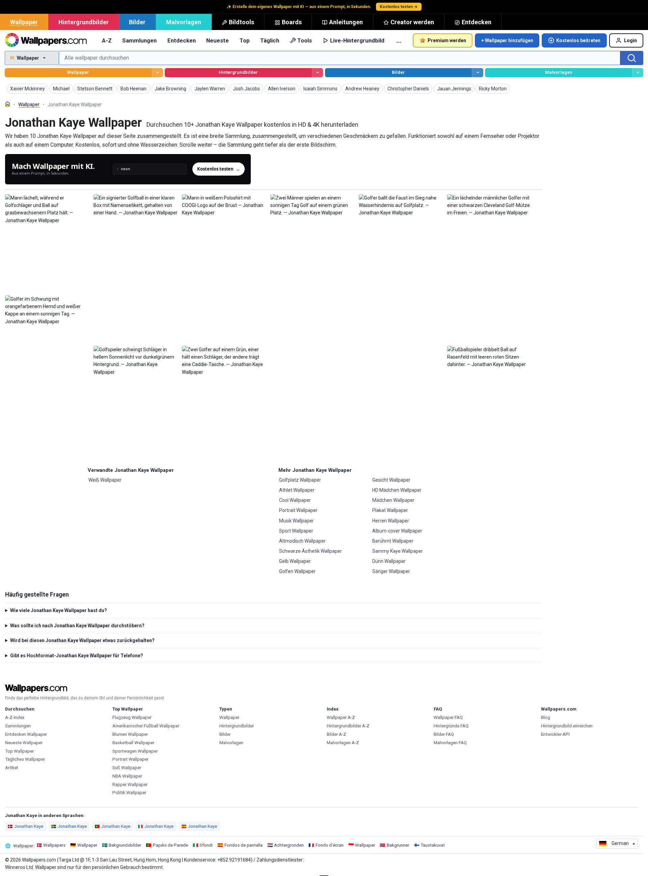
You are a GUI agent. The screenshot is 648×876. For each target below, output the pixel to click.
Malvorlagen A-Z (343, 742)
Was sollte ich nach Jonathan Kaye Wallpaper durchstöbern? (77, 625)
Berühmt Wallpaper (392, 541)
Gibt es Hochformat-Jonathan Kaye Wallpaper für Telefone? (76, 655)
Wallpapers (54, 845)
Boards (292, 22)
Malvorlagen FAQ (450, 742)
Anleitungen (346, 22)
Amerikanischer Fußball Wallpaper (145, 725)
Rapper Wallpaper (129, 784)
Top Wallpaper (19, 751)
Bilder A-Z (336, 734)
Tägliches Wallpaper (25, 759)
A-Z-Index (15, 717)
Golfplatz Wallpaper (300, 480)
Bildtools (241, 22)
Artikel (11, 767)
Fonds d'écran (330, 845)
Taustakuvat (433, 845)
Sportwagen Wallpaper (135, 751)
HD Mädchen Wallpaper (397, 490)
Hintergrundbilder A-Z (348, 725)
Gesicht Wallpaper (391, 480)
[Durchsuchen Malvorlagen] (637, 72)
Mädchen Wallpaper (393, 500)
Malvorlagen (183, 22)
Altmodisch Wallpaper (302, 541)
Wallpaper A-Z (341, 717)
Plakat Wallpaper (390, 510)
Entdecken (476, 22)
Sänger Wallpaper (391, 571)
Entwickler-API (555, 734)
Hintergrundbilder (83, 22)
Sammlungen (139, 40)
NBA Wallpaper (127, 776)
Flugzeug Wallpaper (132, 717)
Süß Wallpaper (126, 767)
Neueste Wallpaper (24, 742)
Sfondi (206, 845)
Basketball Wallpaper (133, 742)
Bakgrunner (398, 845)
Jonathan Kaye (28, 826)
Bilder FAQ (444, 734)
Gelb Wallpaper (295, 561)
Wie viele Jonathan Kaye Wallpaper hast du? (58, 610)
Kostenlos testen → (398, 6)
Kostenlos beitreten (578, 40)
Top (245, 40)
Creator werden (412, 22)
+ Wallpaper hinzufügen (507, 40)
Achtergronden (289, 845)
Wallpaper (24, 22)
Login (630, 40)
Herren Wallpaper (390, 520)
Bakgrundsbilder (125, 845)
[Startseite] (7, 104)
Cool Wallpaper (295, 500)
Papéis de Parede (170, 845)
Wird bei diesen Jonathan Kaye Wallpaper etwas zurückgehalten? (82, 640)
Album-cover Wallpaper (397, 531)
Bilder (137, 22)
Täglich (269, 40)
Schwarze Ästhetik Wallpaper (310, 551)
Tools (304, 40)
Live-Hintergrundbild (357, 40)
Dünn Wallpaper (389, 561)
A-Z (107, 40)
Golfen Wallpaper (297, 571)
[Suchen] (631, 58)
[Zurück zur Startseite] (46, 40)
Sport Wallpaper (296, 531)
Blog (545, 717)
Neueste (217, 40)
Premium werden (447, 40)
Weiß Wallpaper (105, 480)
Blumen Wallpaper (130, 734)
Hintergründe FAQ (451, 725)
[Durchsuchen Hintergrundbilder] (317, 72)
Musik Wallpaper (296, 520)
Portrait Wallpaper (298, 510)
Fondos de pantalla (243, 845)
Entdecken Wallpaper (26, 734)
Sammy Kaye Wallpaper (397, 551)
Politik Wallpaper (129, 792)
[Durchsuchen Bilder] (477, 72)
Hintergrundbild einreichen (567, 725)
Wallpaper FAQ (448, 717)
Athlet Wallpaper (297, 490)
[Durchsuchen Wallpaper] (157, 72)
